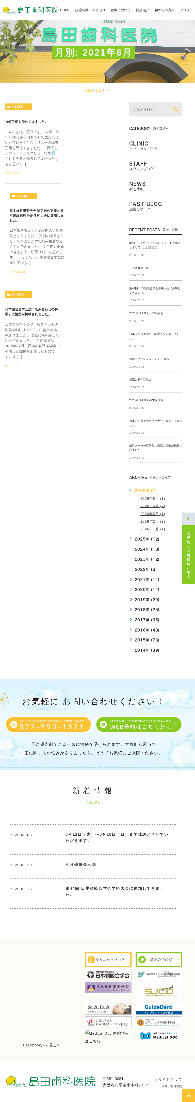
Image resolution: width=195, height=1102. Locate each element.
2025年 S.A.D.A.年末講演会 (146, 400)
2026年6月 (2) (152, 506)
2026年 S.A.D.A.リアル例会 (146, 313)
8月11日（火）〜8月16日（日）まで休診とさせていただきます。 (117, 837)
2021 (99, 90)
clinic (22, 196)
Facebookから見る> (41, 1045)
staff (17, 106)
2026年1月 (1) (152, 529)
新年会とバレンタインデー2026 (149, 358)
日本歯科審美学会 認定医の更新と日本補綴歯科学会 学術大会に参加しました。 (36, 215)
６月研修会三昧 (139, 267)
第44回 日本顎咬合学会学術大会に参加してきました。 (115, 891)
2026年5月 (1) (152, 514)
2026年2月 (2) (152, 521)
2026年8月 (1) (152, 498)
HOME (89, 90)
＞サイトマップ (168, 1079)
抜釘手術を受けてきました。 (26, 122)
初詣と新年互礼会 (140, 379)
